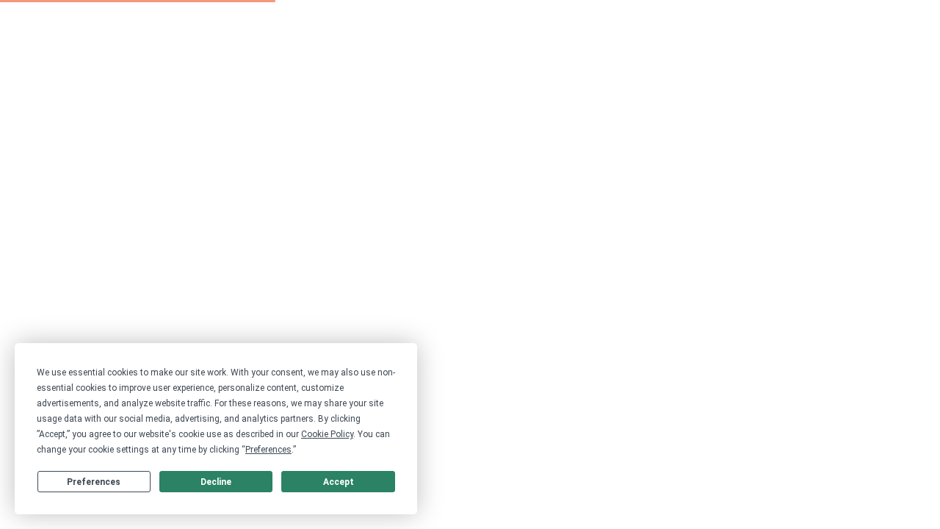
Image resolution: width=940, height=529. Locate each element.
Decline (215, 482)
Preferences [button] (268, 450)
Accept (338, 482)
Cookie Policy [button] (327, 434)
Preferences (93, 482)
